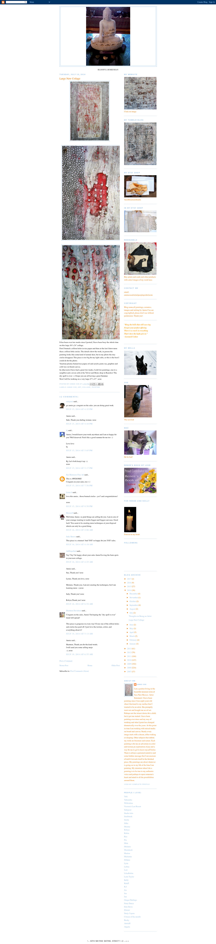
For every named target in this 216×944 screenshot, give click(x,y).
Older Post (116, 665)
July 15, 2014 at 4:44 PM (79, 423)
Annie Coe (141, 684)
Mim (126, 843)
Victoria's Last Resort (132, 806)
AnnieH (127, 923)
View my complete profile (137, 784)
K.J (125, 886)
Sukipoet (127, 809)
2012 (129, 652)
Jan (125, 896)
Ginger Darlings (130, 900)
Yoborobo (128, 799)
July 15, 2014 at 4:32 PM (79, 409)
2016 (129, 582)
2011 (129, 656)
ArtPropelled (71, 551)
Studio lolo (128, 813)
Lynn (126, 863)
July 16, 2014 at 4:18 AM (79, 544)
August (133, 609)
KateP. (126, 883)
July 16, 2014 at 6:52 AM (79, 604)
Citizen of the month (132, 916)
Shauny (127, 826)
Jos (125, 890)
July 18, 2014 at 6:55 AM (79, 654)
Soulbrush (128, 816)
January (133, 643)
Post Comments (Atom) (79, 671)
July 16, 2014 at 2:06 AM (79, 530)
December (134, 593)
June (132, 624)
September (134, 605)
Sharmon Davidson (73, 610)
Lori (126, 870)
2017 (129, 578)
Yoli (126, 796)
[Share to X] (96, 384)
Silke (126, 823)
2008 (129, 667)
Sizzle (126, 819)
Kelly (126, 880)
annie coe (72, 387)
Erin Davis (128, 906)
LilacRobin (128, 873)
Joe (125, 893)
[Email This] (91, 384)
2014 (129, 590)
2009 (129, 663)
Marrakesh (128, 850)
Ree (125, 836)
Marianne (128, 856)
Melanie (127, 846)
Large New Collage (136, 620)
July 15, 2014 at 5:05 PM (79, 450)
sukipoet (69, 401)
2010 (129, 660)
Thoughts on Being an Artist (140, 616)
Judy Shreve (71, 536)
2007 (129, 671)
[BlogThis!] (93, 384)
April (132, 632)
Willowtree (128, 803)
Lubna (126, 866)
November (134, 597)
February (133, 640)
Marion (127, 853)
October (133, 601)
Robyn (127, 829)
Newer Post (64, 665)
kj (67, 430)
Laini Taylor (129, 876)
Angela (127, 926)
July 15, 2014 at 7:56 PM (79, 485)
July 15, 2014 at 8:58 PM (79, 506)
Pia (125, 840)
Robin (126, 833)
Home (90, 665)
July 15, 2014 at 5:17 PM (79, 468)
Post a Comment (66, 661)
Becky (126, 920)
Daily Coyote (129, 913)
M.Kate (127, 860)
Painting (96, 387)
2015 (129, 586)
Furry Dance (129, 903)
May (132, 628)
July (131, 612)
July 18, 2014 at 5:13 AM (79, 633)
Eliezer (127, 910)
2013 (129, 648)
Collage (86, 387)
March (132, 636)
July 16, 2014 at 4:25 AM (79, 562)
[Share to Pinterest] (102, 384)
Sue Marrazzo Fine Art (75, 474)
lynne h (69, 492)
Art (79, 387)
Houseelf (69, 513)
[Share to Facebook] (99, 384)
